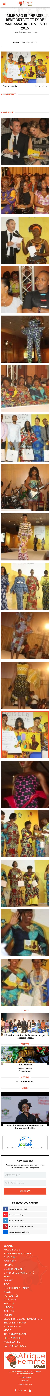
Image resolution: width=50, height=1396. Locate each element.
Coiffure (10, 1261)
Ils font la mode (15, 1345)
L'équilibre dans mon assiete (23, 1318)
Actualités (11, 1295)
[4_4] (25, 289)
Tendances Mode (15, 1334)
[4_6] (25, 388)
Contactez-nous (25, 1384)
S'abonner (25, 1191)
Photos (9, 1303)
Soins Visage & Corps (17, 1253)
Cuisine (8, 1315)
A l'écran (10, 1299)
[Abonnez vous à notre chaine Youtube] (30, 1391)
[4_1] (25, 141)
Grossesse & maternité (19, 1272)
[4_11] (25, 635)
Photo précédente (9, 86)
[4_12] (25, 685)
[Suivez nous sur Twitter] (25, 1391)
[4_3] (25, 240)
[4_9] (25, 536)
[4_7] (25, 438)
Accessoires (12, 1341)
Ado (6, 1284)
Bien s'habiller (13, 1338)
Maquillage (12, 1249)
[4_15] (25, 833)
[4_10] (25, 586)
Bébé (7, 1276)
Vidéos (8, 1307)
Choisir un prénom (16, 1288)
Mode (7, 1330)
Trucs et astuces (15, 1322)
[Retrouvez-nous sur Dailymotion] (34, 1390)
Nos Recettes (12, 1326)
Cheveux (9, 1257)
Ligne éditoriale (25, 1377)
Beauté (8, 1245)
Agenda (9, 1311)
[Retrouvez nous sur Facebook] (15, 1391)
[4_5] (25, 339)
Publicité (25, 1381)
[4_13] (25, 735)
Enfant (9, 1280)
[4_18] (25, 982)
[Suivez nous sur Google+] (20, 1391)
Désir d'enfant (13, 1268)
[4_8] (25, 487)
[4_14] (25, 784)
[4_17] (25, 932)
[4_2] (25, 190)
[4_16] (25, 883)
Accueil (23, 32)
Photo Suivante (41, 86)
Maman (8, 1265)
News (29, 32)
